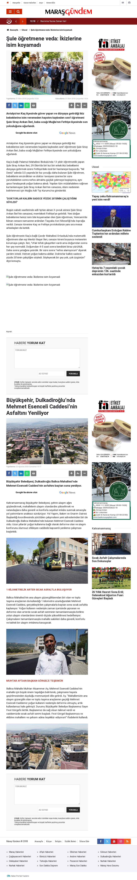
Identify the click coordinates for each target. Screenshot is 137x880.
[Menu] (10, 11)
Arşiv (41, 3)
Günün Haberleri (30, 3)
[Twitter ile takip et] (107, 841)
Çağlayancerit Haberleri (20, 856)
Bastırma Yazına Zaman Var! (53, 21)
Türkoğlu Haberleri (48, 861)
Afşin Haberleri (46, 852)
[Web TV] (122, 2)
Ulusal (24, 30)
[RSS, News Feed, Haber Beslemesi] (127, 841)
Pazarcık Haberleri (78, 861)
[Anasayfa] (7, 3)
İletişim (58, 841)
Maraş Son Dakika (78, 865)
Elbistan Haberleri (78, 852)
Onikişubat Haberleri (18, 861)
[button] (71, 105)
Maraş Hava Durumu (109, 865)
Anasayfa (13, 30)
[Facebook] (9, 105)
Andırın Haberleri (77, 856)
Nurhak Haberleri (108, 861)
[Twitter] (15, 105)
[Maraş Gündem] (68, 11)
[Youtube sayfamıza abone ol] (114, 841)
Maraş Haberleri (16, 852)
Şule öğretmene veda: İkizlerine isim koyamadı (51, 30)
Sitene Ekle (50, 3)
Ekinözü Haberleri (47, 856)
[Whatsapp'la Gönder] (27, 105)
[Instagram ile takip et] (120, 841)
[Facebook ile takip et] (100, 841)
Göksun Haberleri (108, 852)
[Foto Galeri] (129, 2)
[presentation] (16, 21)
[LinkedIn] (21, 105)
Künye (49, 841)
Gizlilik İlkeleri (70, 841)
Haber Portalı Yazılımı (20, 876)
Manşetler (16, 3)
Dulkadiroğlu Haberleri (110, 856)
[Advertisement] (47, 309)
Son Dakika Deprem (48, 865)
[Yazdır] (33, 105)
